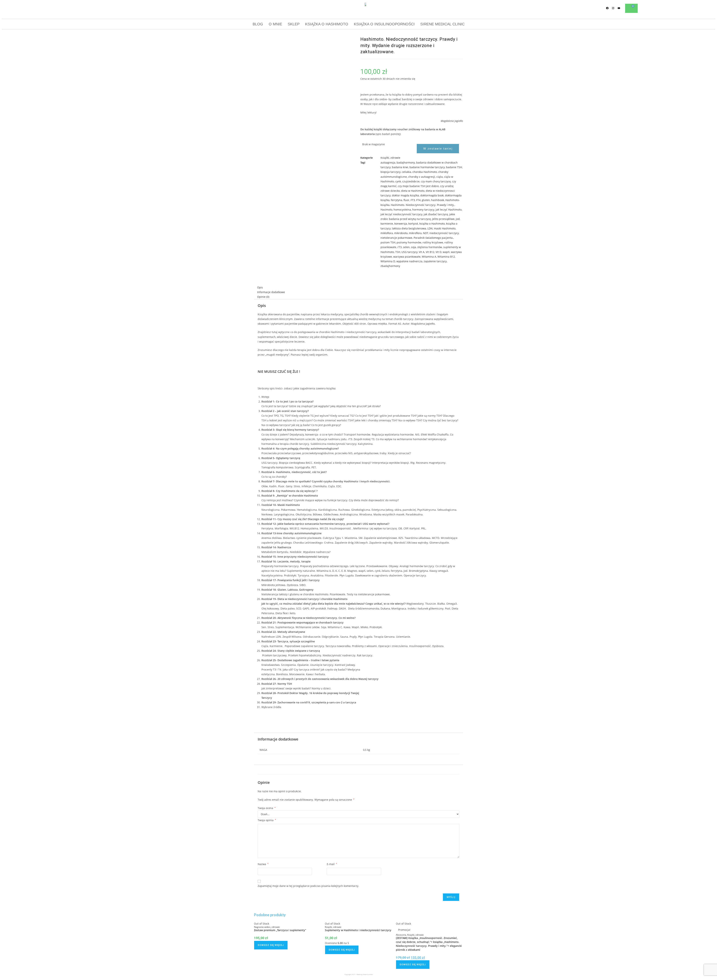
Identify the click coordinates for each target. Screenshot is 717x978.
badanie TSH (454, 167)
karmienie (387, 223)
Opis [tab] (260, 287)
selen (406, 247)
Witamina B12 (446, 256)
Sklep (293, 24)
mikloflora (387, 233)
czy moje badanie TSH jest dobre (418, 186)
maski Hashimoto (444, 228)
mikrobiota (401, 233)
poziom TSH (388, 242)
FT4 (418, 200)
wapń (446, 252)
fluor (406, 200)
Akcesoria (401, 934)
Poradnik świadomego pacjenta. (433, 238)
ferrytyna (396, 200)
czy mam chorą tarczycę (436, 181)
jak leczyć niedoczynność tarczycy (401, 214)
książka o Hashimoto (432, 223)
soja (413, 247)
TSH (397, 252)
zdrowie (395, 157)
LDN (430, 228)
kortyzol (413, 223)
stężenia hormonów (429, 247)
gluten (426, 200)
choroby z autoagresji (421, 176)
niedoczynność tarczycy (444, 233)
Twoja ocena (267, 808)
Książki (385, 157)
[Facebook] (607, 8)
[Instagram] (613, 8)
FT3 (413, 200)
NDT (425, 233)
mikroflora (415, 233)
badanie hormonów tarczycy (427, 167)
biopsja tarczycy (391, 172)
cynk (398, 181)
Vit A (421, 252)
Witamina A (429, 256)
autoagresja (388, 162)
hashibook (437, 200)
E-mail (332, 864)
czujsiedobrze (411, 181)
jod (458, 219)
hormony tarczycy (423, 209)
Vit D (438, 252)
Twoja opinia (267, 820)
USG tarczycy (409, 252)
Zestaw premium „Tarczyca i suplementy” (280, 930)
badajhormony (406, 162)
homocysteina (402, 209)
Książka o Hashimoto (326, 24)
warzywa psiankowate (406, 256)
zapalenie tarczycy (435, 261)
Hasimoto (386, 209)
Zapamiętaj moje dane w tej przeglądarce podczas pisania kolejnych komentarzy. (308, 886)
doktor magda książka (405, 195)
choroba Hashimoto (424, 172)
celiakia (406, 172)
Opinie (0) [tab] (263, 297)
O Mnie (275, 24)
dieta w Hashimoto (412, 190)
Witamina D (388, 261)
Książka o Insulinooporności (384, 24)
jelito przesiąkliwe (443, 219)
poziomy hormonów (409, 242)
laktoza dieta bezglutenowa (409, 228)
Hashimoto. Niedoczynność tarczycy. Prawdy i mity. (422, 205)
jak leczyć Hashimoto (449, 209)
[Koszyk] (631, 8)
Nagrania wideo (262, 927)
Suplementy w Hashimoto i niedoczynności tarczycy (358, 930)
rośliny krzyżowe (433, 242)
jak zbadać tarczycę (436, 214)
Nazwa (263, 864)
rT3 (400, 247)
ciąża (439, 176)
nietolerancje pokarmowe (396, 238)
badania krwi (400, 167)
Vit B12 (430, 252)
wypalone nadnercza (409, 261)
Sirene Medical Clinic (442, 24)
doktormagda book (432, 195)
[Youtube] (619, 8)
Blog (258, 24)
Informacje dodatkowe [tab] (271, 292)
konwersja (400, 223)
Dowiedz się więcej (271, 945)
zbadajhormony (390, 266)
